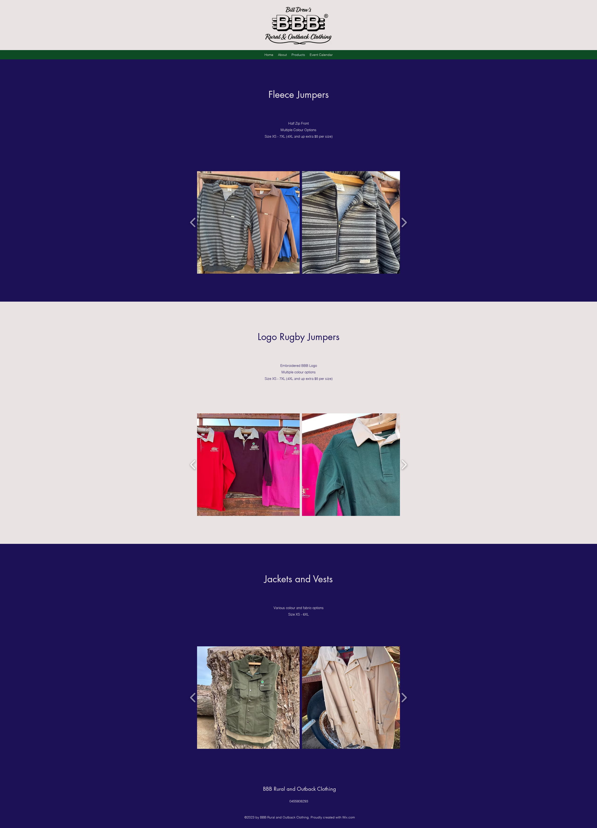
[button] (248, 222)
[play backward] (193, 222)
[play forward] (404, 222)
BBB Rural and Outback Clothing (299, 789)
